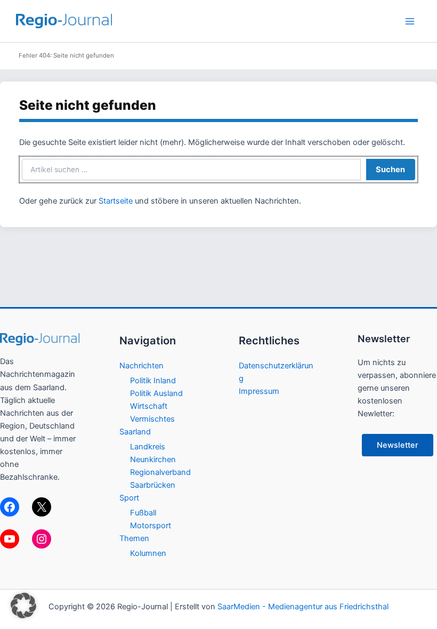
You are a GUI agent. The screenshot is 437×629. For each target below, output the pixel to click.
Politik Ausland (156, 393)
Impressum (259, 391)
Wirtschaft (148, 406)
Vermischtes (152, 419)
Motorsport (150, 525)
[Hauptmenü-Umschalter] (410, 21)
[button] (23, 605)
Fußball (143, 513)
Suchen (390, 169)
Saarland (135, 432)
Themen (134, 538)
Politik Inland (153, 380)
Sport (129, 498)
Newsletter (397, 445)
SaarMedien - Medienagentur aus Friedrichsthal (303, 606)
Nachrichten (141, 365)
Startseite (116, 201)
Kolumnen (148, 553)
